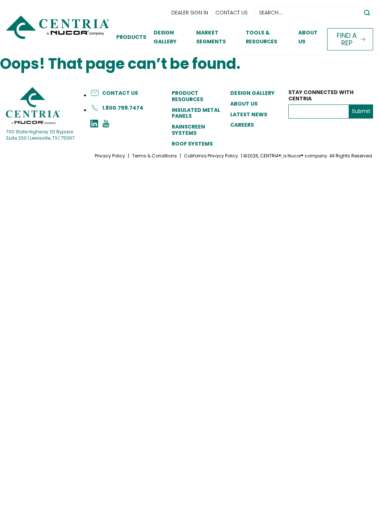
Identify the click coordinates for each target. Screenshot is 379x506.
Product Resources (187, 96)
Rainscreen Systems (188, 130)
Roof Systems (192, 143)
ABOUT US (244, 103)
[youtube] (106, 124)
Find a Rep (347, 39)
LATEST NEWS (248, 114)
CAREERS (242, 125)
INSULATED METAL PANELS (196, 113)
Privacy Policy (110, 156)
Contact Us (231, 12)
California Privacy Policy (211, 156)
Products (131, 37)
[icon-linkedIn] (94, 124)
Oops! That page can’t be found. (120, 64)
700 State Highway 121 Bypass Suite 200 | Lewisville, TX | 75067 (40, 135)
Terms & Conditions (154, 156)
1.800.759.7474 (122, 107)
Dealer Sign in (189, 12)
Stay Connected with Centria (320, 95)
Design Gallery (252, 93)
